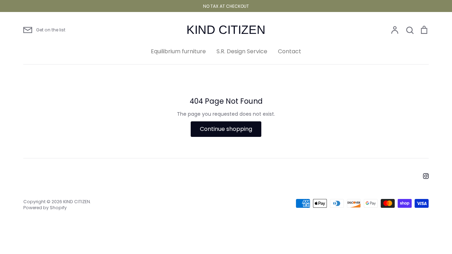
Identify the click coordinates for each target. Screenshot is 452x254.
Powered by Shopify (45, 208)
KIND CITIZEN (226, 29)
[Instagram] (426, 176)
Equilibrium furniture (178, 51)
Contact (289, 51)
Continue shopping (226, 129)
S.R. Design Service (241, 51)
